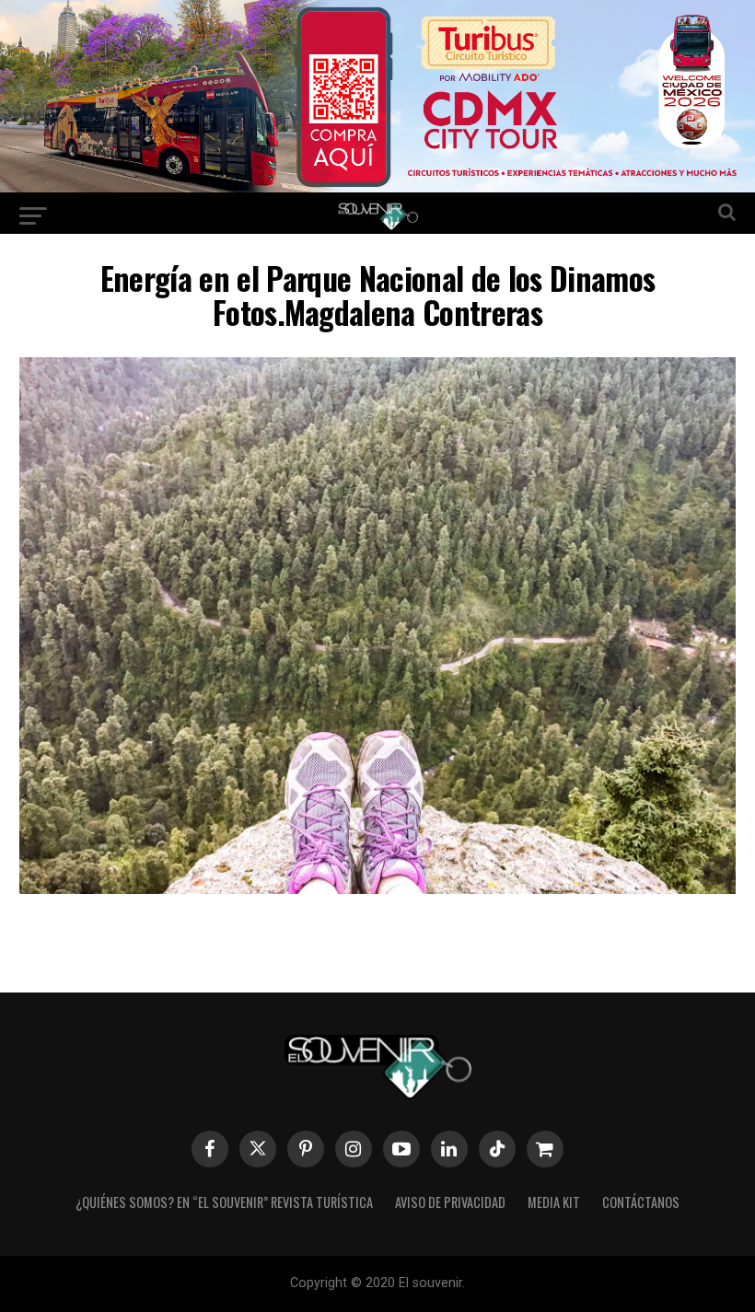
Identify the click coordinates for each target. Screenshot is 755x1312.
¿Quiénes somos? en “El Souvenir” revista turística (224, 1202)
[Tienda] (545, 1149)
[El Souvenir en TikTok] (497, 1149)
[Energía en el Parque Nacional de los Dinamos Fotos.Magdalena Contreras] (377, 888)
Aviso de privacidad (450, 1202)
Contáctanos (641, 1202)
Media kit (554, 1202)
